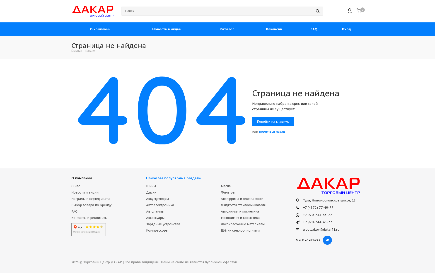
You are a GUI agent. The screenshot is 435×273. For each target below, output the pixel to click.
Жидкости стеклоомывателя (243, 205)
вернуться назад (272, 131)
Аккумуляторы (157, 199)
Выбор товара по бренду (91, 205)
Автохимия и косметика (240, 211)
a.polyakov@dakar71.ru (321, 230)
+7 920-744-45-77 (317, 215)
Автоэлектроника (160, 205)
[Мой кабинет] (349, 11)
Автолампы (155, 211)
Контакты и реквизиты (89, 218)
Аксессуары (155, 218)
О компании (81, 178)
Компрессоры (157, 230)
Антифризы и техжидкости (242, 199)
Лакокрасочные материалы (243, 224)
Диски (151, 192)
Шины (151, 186)
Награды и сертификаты (90, 199)
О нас (75, 186)
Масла (226, 186)
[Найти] (317, 11)
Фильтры (228, 192)
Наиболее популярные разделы (173, 178)
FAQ (74, 211)
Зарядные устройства (163, 224)
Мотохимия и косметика (240, 218)
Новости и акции (85, 192)
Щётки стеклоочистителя (240, 230)
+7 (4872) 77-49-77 (318, 207)
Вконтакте (327, 240)
